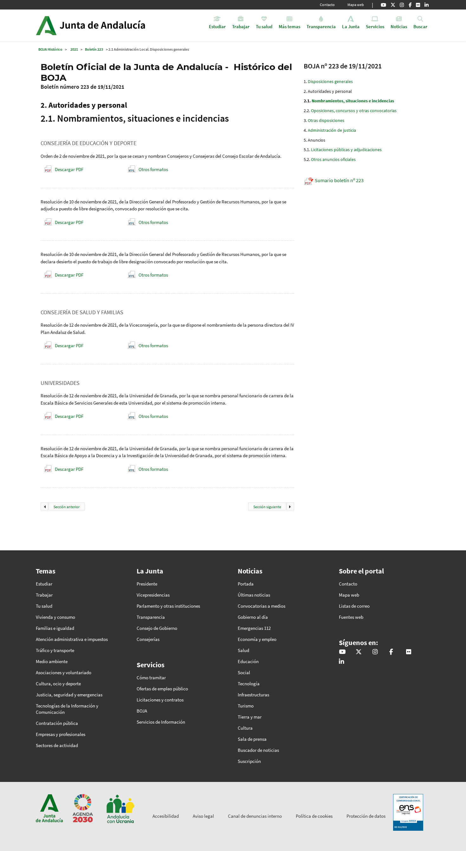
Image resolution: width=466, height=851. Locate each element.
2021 (74, 49)
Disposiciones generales (330, 81)
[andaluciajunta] (393, 5)
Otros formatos (153, 169)
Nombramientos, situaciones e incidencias (353, 101)
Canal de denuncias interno (255, 816)
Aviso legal (203, 816)
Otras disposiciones (326, 120)
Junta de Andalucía (46, 25)
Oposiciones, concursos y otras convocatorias (354, 110)
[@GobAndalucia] (383, 5)
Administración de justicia (332, 130)
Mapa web (355, 4)
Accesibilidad (165, 816)
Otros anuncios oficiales (333, 159)
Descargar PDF (69, 169)
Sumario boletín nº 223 (339, 180)
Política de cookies (314, 816)
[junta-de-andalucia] (426, 5)
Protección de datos (365, 816)
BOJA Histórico (50, 49)
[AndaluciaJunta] (410, 5)
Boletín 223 (94, 49)
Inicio (108, 25)
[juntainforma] (418, 5)
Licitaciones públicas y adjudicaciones (346, 149)
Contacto (327, 4)
